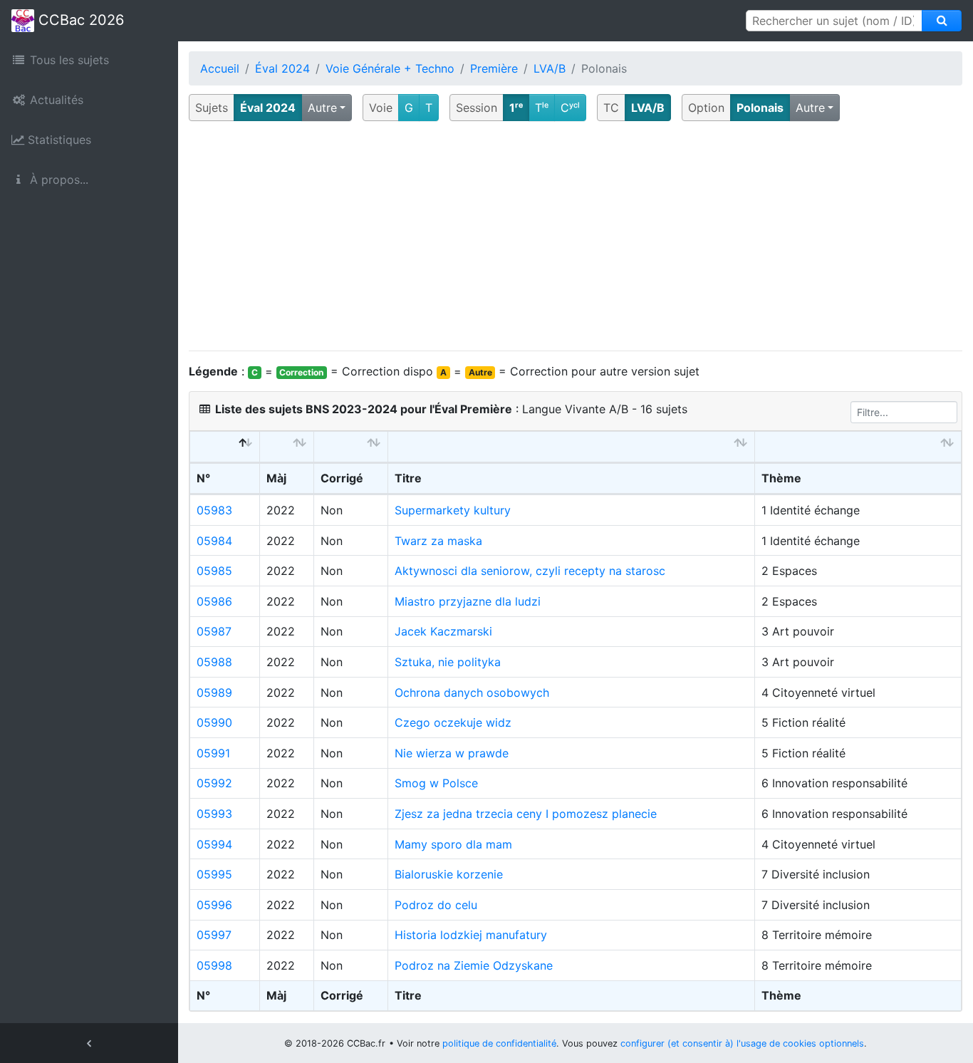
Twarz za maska (438, 541)
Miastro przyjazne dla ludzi (468, 601)
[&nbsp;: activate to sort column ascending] (287, 447)
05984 (214, 541)
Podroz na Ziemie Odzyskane (474, 965)
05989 (214, 692)
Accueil (219, 68)
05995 (214, 874)
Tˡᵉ (541, 107)
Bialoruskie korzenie (449, 874)
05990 (214, 722)
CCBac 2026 (79, 19)
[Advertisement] (575, 236)
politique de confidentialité (499, 1043)
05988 (214, 662)
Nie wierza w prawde (452, 753)
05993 (214, 814)
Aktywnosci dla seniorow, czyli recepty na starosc (530, 571)
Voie (380, 107)
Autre (322, 107)
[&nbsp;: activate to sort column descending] (225, 447)
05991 (213, 753)
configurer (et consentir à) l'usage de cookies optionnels (742, 1043)
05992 (214, 783)
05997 (214, 935)
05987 (214, 631)
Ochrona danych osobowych (472, 692)
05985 (214, 571)
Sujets (211, 107)
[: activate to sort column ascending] (350, 447)
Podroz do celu (436, 905)
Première (494, 68)
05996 (214, 905)
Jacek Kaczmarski (443, 631)
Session (476, 107)
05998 (214, 965)
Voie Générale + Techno (390, 68)
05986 (214, 601)
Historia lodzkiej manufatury (471, 935)
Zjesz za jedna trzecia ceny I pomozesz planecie (526, 814)
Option (706, 107)
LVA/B (550, 68)
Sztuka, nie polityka (448, 662)
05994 (214, 844)
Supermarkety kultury (453, 510)
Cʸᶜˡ (570, 107)
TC (611, 107)
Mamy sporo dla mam (453, 844)
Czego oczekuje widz (453, 722)
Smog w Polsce (436, 783)
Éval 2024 (282, 68)
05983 (214, 510)
